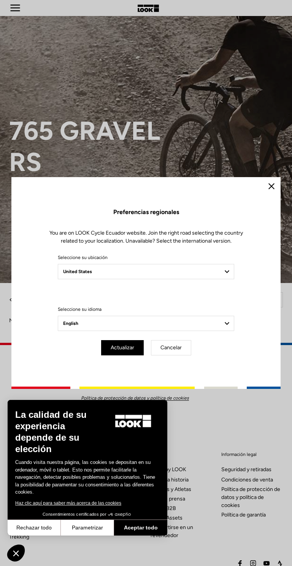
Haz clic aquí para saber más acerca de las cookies (68, 503)
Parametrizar (87, 527)
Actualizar (122, 347)
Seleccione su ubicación (83, 257)
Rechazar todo (34, 527)
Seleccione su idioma (80, 309)
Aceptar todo (141, 527)
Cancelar (171, 347)
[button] (16, 553)
